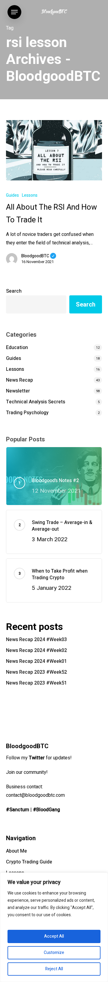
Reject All (54, 969)
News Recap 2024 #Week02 (36, 650)
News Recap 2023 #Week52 (36, 672)
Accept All (54, 936)
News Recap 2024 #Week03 (36, 639)
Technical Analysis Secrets (35, 401)
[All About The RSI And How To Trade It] (54, 150)
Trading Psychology (27, 412)
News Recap (19, 380)
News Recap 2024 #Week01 (36, 661)
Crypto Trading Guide (29, 862)
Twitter (37, 757)
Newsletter (18, 391)
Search (14, 291)
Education (17, 347)
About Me (16, 851)
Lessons (30, 195)
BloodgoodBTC (38, 256)
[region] (54, 927)
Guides (12, 195)
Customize (54, 952)
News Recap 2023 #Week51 (36, 683)
